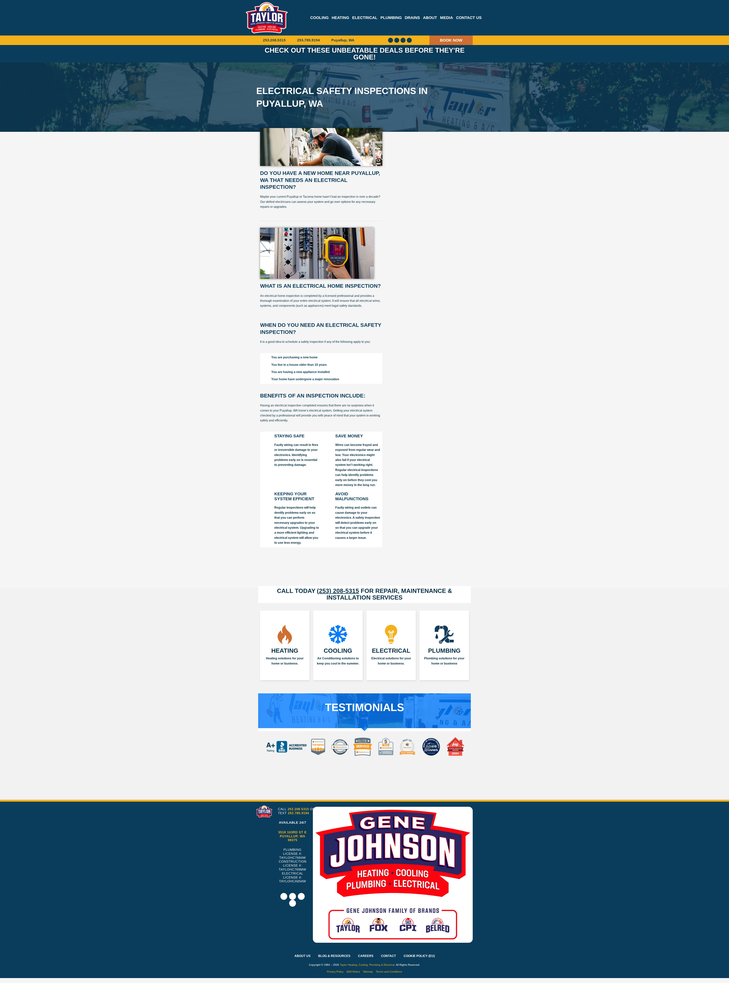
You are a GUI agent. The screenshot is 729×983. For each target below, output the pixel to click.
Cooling (319, 17)
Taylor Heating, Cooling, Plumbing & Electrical (367, 964)
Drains (412, 17)
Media (446, 17)
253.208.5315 (298, 809)
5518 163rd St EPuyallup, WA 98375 (292, 836)
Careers (365, 956)
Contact (388, 956)
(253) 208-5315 (338, 590)
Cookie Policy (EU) (419, 956)
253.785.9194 (298, 813)
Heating (340, 17)
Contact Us (469, 17)
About (430, 17)
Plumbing (391, 17)
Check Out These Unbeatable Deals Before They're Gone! (365, 53)
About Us (302, 956)
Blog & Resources (334, 956)
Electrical (364, 17)
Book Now (451, 40)
